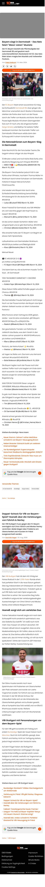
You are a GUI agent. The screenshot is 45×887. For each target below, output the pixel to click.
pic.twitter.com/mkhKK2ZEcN (13, 338)
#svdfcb (30, 346)
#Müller (37, 207)
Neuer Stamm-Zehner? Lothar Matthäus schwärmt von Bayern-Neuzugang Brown (21, 438)
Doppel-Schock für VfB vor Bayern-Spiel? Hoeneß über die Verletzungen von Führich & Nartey (22, 803)
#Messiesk (24, 386)
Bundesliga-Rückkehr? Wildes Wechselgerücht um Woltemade (23, 789)
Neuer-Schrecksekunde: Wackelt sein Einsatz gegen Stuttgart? (22, 463)
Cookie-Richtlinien (35, 856)
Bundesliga (17, 489)
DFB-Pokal (25, 579)
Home (4, 498)
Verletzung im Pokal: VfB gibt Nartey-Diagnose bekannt (23, 795)
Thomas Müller (35, 489)
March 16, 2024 (8, 167)
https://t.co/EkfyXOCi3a (19, 321)
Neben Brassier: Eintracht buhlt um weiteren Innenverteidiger (22, 444)
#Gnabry (6, 419)
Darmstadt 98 (21, 108)
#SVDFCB (34, 162)
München (6, 735)
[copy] (14, 66)
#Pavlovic (36, 335)
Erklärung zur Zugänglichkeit (13, 863)
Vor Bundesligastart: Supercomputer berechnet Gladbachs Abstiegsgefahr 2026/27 (23, 450)
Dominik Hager (10, 537)
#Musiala (16, 386)
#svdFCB (16, 419)
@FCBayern (35, 318)
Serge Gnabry (8, 127)
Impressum (33, 852)
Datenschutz (7, 860)
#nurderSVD (15, 357)
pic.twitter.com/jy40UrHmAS (13, 262)
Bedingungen (7, 856)
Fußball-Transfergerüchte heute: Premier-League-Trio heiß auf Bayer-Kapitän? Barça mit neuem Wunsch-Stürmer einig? (22, 811)
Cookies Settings (8, 867)
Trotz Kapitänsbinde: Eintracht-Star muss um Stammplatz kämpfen (22, 457)
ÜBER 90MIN (6, 852)
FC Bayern (9, 105)
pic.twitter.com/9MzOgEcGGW (22, 244)
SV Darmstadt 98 (7, 489)
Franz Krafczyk (10, 62)
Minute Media (33, 860)
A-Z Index (32, 863)
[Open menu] (3, 3)
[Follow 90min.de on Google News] (39, 473)
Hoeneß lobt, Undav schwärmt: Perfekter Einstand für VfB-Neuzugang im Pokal (20, 819)
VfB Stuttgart (10, 576)
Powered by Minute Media (17, 872)
